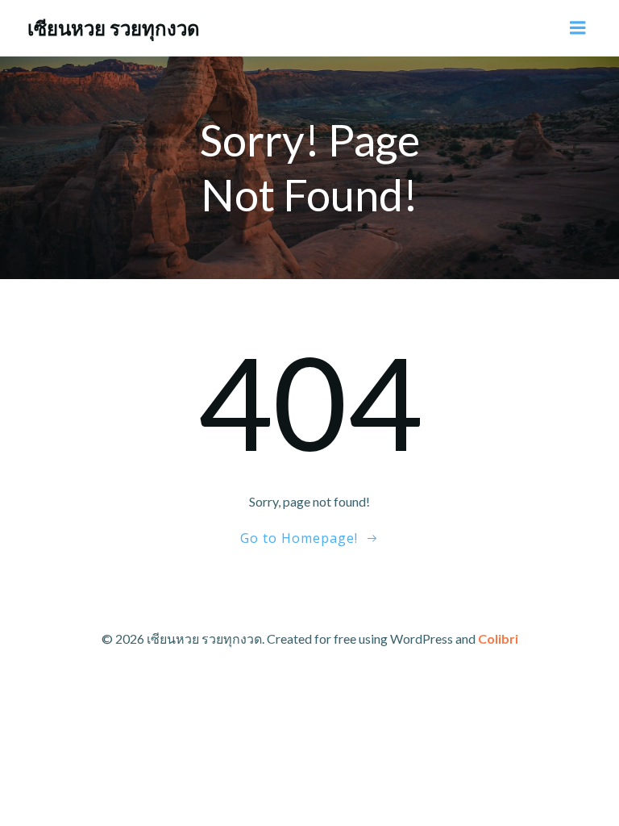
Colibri (498, 638)
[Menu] (578, 28)
